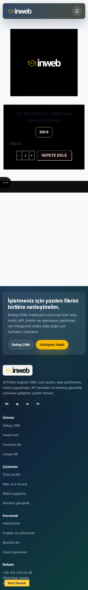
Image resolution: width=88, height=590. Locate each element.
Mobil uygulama (14, 493)
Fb (7, 403)
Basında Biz (11, 542)
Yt (37, 403)
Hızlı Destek (17, 583)
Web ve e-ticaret (15, 484)
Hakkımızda (11, 523)
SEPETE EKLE (54, 155)
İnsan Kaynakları (15, 552)
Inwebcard (11, 435)
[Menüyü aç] (77, 11)
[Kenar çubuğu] (5, 182)
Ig (17, 403)
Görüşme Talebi (52, 344)
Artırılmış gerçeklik (16, 503)
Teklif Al (15, 144)
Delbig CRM (21, 344)
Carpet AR (10, 454)
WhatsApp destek (16, 578)
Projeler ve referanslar (19, 533)
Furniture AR (12, 444)
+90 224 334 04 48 (17, 572)
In (27, 403)
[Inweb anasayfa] (26, 11)
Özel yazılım (12, 474)
